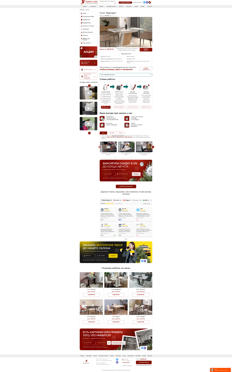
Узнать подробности (146, 69)
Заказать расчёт (146, 50)
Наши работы (87, 43)
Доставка (112, 132)
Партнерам (137, 355)
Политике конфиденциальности (109, 178)
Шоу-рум (121, 6)
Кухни (84, 13)
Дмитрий (124, 208)
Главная (85, 6)
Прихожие (86, 29)
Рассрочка (128, 6)
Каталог (101, 6)
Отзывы (142, 6)
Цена (103, 132)
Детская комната (88, 32)
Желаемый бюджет (124, 173)
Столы (87, 9)
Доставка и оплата (111, 6)
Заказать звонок (125, 2)
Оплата (121, 132)
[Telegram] (144, 2)
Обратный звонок (144, 362)
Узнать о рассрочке (132, 107)
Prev (89, 86)
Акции (136, 6)
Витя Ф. (141, 224)
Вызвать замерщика (119, 107)
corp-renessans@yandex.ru (144, 365)
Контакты (150, 6)
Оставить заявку (106, 107)
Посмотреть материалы (126, 186)
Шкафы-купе (86, 19)
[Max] (147, 2)
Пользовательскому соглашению (121, 178)
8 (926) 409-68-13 (137, 4)
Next (89, 133)
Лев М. (141, 208)
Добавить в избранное (127, 365)
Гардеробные (87, 22)
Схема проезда (126, 362)
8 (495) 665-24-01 (137, 0)
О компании (93, 6)
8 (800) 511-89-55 (137, 2)
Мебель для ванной (86, 39)
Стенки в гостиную (88, 26)
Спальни (85, 35)
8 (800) (141, 359)
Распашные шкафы (88, 16)
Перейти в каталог (146, 107)
